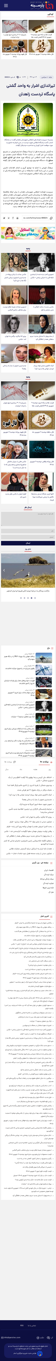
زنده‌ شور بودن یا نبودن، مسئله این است (38, 969)
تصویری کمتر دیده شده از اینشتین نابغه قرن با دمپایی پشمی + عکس (42, 276)
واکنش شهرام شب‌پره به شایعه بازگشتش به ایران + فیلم (33, 923)
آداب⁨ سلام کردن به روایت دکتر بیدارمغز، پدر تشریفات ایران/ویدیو (20, 742)
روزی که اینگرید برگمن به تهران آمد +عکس (15, 338)
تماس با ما (32, 1325)
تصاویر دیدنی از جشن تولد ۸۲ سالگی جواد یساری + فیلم (31, 821)
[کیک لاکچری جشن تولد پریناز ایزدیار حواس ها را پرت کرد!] (42, 353)
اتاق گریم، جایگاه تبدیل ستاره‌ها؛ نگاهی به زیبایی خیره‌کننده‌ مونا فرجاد (42, 497)
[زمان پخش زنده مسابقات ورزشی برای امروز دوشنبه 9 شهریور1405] (44, 730)
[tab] (35, 598)
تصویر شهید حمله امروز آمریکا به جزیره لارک (35, 804)
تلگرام (42, 1338)
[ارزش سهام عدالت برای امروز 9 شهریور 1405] (44, 694)
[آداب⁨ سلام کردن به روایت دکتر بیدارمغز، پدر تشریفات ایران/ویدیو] (44, 742)
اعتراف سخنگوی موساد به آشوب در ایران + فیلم (35, 1034)
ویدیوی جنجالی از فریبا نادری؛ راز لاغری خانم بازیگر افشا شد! (29, 785)
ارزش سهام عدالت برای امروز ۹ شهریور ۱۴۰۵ (21, 694)
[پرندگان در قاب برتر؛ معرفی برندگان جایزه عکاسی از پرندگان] (28, 570)
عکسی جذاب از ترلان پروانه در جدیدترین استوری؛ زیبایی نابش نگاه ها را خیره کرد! (15, 277)
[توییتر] (4, 218)
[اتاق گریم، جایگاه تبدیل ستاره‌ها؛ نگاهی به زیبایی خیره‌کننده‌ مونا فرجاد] (42, 482)
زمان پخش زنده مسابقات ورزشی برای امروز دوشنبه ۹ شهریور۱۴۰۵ (19, 730)
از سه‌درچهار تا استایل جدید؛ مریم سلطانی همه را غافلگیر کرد (42, 338)
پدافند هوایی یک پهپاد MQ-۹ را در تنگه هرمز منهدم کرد (19, 658)
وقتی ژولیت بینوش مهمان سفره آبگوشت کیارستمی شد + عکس (28, 831)
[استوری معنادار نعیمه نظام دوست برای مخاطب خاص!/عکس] (14, 294)
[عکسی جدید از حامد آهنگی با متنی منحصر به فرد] (42, 294)
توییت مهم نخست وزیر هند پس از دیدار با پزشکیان (34, 1017)
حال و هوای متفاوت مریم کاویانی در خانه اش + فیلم (34, 1074)
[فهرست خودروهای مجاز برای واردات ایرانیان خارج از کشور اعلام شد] (44, 682)
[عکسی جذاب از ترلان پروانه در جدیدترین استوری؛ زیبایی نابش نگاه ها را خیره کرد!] (14, 262)
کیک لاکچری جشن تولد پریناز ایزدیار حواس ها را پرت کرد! (44, 367)
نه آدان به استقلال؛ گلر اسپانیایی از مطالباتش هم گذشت (32, 931)
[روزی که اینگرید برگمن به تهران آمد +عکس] (14, 324)
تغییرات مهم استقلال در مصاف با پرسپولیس (37, 1025)
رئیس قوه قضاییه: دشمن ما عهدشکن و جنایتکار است (34, 1101)
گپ (52, 1338)
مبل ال (51, 892)
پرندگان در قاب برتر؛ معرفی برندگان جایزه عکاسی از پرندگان (28, 591)
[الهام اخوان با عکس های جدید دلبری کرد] (14, 482)
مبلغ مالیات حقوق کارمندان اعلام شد (39, 986)
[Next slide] (52, 570)
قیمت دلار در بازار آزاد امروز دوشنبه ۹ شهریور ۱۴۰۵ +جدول (32, 1175)
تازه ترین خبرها (48, 887)
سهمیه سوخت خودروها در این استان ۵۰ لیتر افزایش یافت (32, 940)
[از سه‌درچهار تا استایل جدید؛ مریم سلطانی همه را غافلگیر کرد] (42, 324)
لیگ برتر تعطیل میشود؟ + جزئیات (23, 716)
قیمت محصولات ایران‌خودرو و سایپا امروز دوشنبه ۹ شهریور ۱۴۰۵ (20, 754)
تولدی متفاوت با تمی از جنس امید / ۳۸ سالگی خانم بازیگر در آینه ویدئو (28, 1050)
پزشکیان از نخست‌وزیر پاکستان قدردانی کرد (37, 957)
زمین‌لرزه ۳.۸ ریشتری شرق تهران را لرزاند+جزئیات (15, 36)
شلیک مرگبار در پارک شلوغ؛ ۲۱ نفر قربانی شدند (34, 790)
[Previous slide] (4, 570)
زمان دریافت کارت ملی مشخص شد (40, 961)
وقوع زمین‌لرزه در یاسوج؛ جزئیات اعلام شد (20, 668)
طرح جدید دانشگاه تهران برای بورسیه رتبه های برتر (35, 1097)
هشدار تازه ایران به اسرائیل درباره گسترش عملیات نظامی (30, 848)
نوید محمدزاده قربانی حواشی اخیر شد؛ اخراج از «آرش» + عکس (31, 944)
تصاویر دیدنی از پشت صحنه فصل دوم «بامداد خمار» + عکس (29, 853)
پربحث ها (8, 762)
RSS (21, 1325)
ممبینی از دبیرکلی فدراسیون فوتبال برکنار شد (37, 1167)
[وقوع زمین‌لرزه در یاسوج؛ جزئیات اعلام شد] (44, 670)
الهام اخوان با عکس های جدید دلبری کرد (15, 496)
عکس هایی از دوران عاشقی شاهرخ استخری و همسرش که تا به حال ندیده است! (15, 464)
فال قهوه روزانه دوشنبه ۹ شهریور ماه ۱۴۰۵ (15, 55)
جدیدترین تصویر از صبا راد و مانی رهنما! (14, 367)
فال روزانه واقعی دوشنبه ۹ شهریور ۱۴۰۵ (42, 463)
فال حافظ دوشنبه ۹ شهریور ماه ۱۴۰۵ (41, 54)
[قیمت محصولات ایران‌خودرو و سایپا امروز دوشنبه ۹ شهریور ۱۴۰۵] (44, 754)
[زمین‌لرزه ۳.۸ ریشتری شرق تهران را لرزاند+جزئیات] (14, 26)
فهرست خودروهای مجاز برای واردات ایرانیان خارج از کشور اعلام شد (19, 682)
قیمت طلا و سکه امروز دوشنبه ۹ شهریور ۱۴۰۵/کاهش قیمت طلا (41, 36)
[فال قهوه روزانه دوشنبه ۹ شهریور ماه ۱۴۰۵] (14, 46)
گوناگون (50, 14)
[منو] (6, 6)
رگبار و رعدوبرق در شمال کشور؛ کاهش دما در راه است (34, 1158)
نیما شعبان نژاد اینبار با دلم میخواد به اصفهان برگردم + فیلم (32, 1058)
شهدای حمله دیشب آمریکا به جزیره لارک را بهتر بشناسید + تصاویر (30, 982)
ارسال (28, 543)
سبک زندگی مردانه (47, 879)
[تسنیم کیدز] (28, 234)
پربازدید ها (44, 761)
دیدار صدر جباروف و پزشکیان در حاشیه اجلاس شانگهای (33, 1013)
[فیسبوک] (13, 218)
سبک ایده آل (49, 874)
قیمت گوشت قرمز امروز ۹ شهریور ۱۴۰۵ (38, 1171)
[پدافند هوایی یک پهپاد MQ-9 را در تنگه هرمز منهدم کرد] (44, 658)
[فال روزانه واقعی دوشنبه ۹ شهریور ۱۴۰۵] (42, 449)
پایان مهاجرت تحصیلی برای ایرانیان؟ (39, 965)
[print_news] (17, 218)
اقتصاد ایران (49, 870)
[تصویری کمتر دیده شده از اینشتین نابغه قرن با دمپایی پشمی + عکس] (42, 262)
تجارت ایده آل (48, 883)
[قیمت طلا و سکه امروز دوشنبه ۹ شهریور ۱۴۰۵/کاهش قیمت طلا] (41, 26)
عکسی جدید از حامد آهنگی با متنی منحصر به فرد (43, 308)
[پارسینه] (41, 5)
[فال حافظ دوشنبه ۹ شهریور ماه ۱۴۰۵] (41, 46)
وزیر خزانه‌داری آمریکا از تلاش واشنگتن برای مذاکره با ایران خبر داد (30, 952)
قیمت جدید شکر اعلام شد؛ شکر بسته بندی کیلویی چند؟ (33, 1180)
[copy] (51, 218)
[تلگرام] (8, 218)
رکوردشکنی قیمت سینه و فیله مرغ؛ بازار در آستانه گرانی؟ (33, 1163)
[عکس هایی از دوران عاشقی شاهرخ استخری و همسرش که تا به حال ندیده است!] (14, 449)
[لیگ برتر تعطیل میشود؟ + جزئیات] (44, 718)
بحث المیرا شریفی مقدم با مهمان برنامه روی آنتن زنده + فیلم (29, 826)
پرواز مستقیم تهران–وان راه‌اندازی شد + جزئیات (36, 1184)
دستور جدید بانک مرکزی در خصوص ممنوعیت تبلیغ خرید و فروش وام (29, 1045)
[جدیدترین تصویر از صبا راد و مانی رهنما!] (14, 353)
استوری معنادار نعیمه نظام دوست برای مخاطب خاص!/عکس (14, 308)
